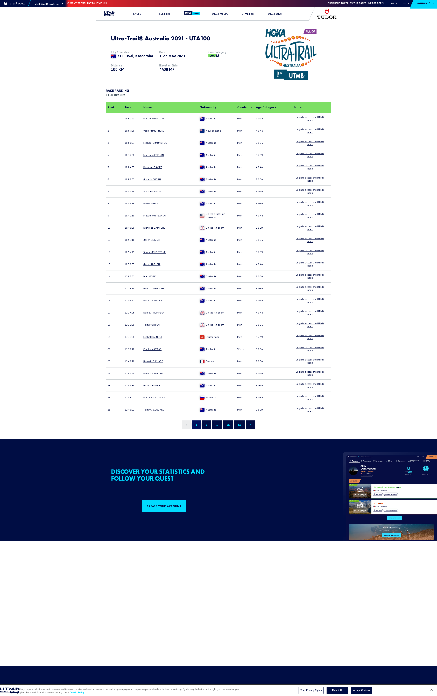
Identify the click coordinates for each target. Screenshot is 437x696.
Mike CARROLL (151, 203)
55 (228, 425)
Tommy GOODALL (153, 410)
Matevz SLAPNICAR (154, 398)
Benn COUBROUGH (154, 288)
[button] (49, 3)
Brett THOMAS (151, 385)
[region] (218, 690)
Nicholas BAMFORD (154, 228)
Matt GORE (149, 276)
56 (239, 425)
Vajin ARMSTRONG (154, 131)
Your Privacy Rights (311, 690)
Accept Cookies (361, 690)
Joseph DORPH (152, 179)
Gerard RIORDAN (152, 300)
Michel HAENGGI (152, 337)
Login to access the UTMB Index (310, 118)
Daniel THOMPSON (154, 313)
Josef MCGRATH (152, 240)
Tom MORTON (151, 325)
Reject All (337, 690)
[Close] (431, 689)
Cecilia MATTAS (152, 349)
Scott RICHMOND (152, 191)
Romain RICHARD (153, 361)
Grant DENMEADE (153, 373)
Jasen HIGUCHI (151, 264)
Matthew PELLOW (153, 119)
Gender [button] (242, 107)
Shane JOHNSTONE (154, 252)
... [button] (217, 425)
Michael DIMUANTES (155, 143)
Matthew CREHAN (153, 155)
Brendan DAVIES (152, 167)
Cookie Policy (77, 692)
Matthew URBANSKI (154, 216)
